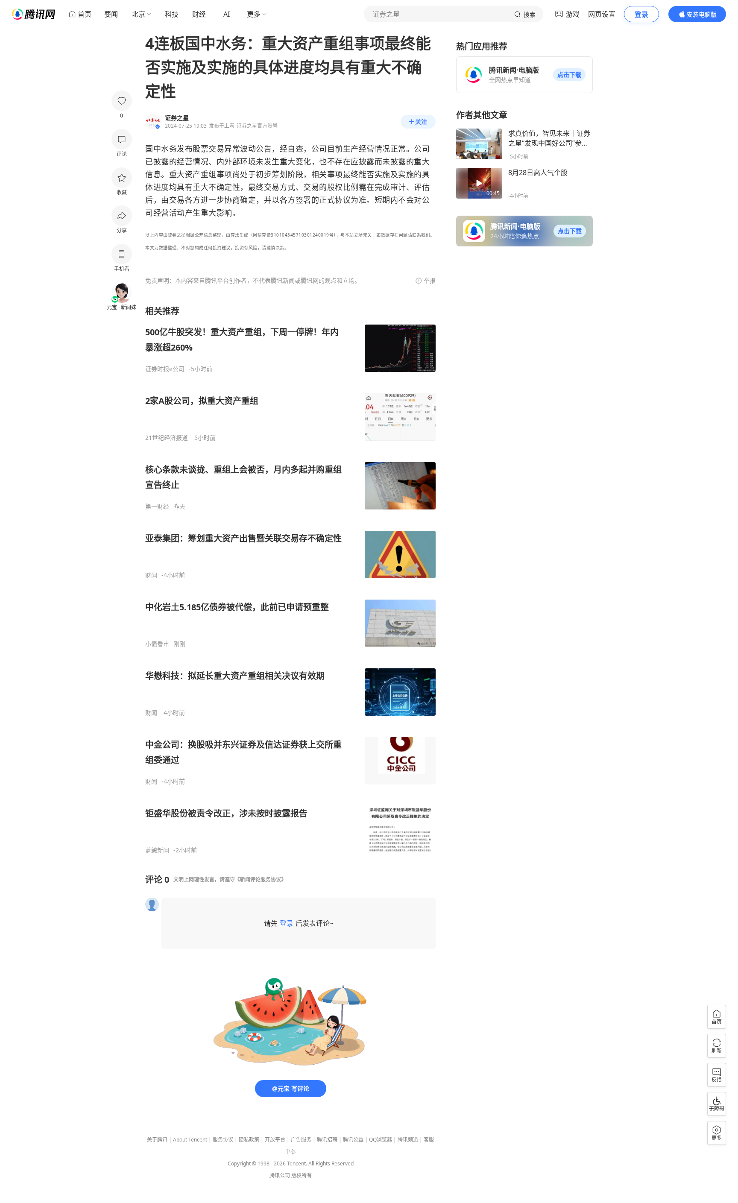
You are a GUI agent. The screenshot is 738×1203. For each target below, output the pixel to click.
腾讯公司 (279, 1175)
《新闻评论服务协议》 (260, 879)
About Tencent (190, 1139)
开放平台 (275, 1139)
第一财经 (157, 506)
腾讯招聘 (327, 1139)
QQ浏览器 (380, 1139)
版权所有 (301, 1175)
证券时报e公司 (164, 369)
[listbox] (290, 579)
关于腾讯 (157, 1139)
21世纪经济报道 (166, 438)
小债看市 (157, 644)
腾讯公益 (353, 1139)
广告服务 (301, 1139)
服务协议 (223, 1139)
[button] (569, 74)
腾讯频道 (408, 1139)
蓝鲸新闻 (157, 850)
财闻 (151, 575)
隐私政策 (249, 1139)
